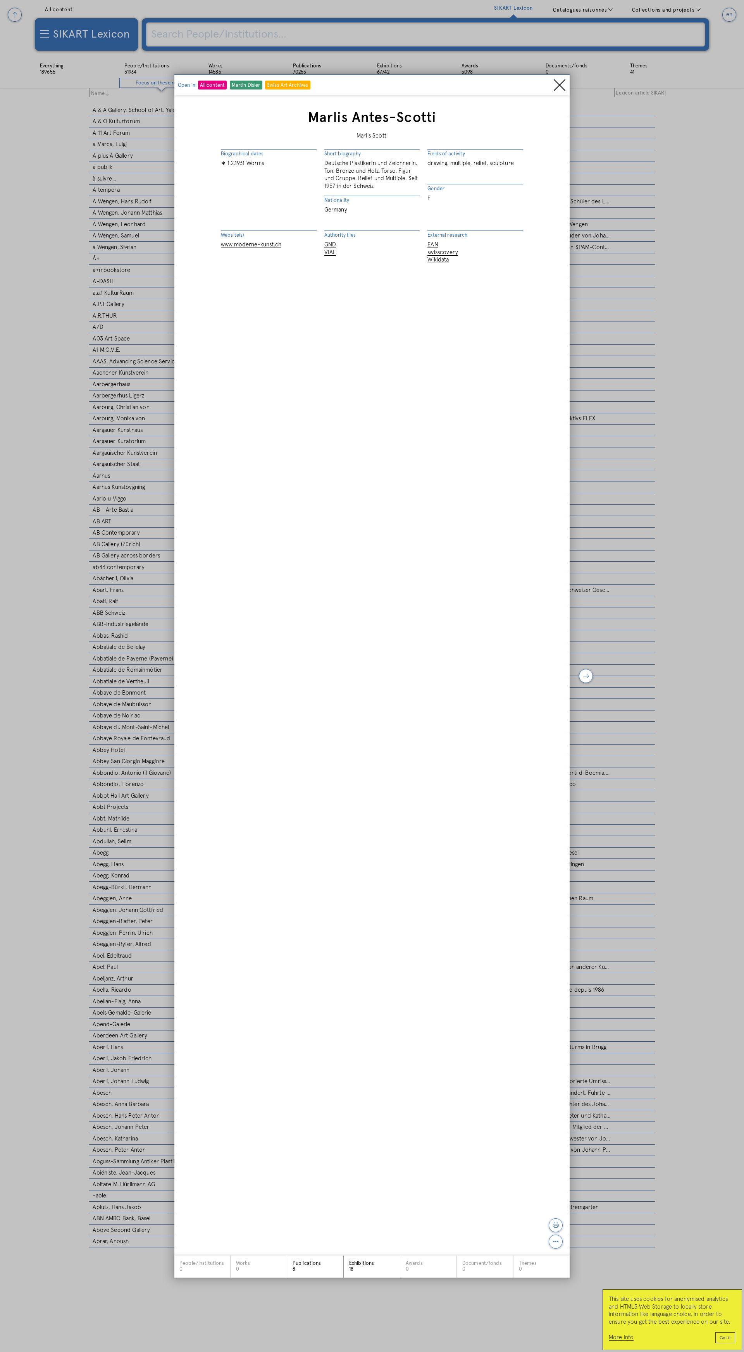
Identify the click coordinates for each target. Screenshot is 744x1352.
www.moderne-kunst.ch (251, 245)
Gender (435, 188)
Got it (725, 1338)
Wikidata (438, 260)
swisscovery (442, 252)
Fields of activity (446, 153)
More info (621, 1337)
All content (212, 85)
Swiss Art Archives (287, 85)
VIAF (330, 252)
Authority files (340, 235)
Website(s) (232, 235)
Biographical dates (242, 153)
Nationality (336, 200)
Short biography (342, 153)
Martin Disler (246, 85)
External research (447, 235)
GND (330, 245)
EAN (432, 245)
